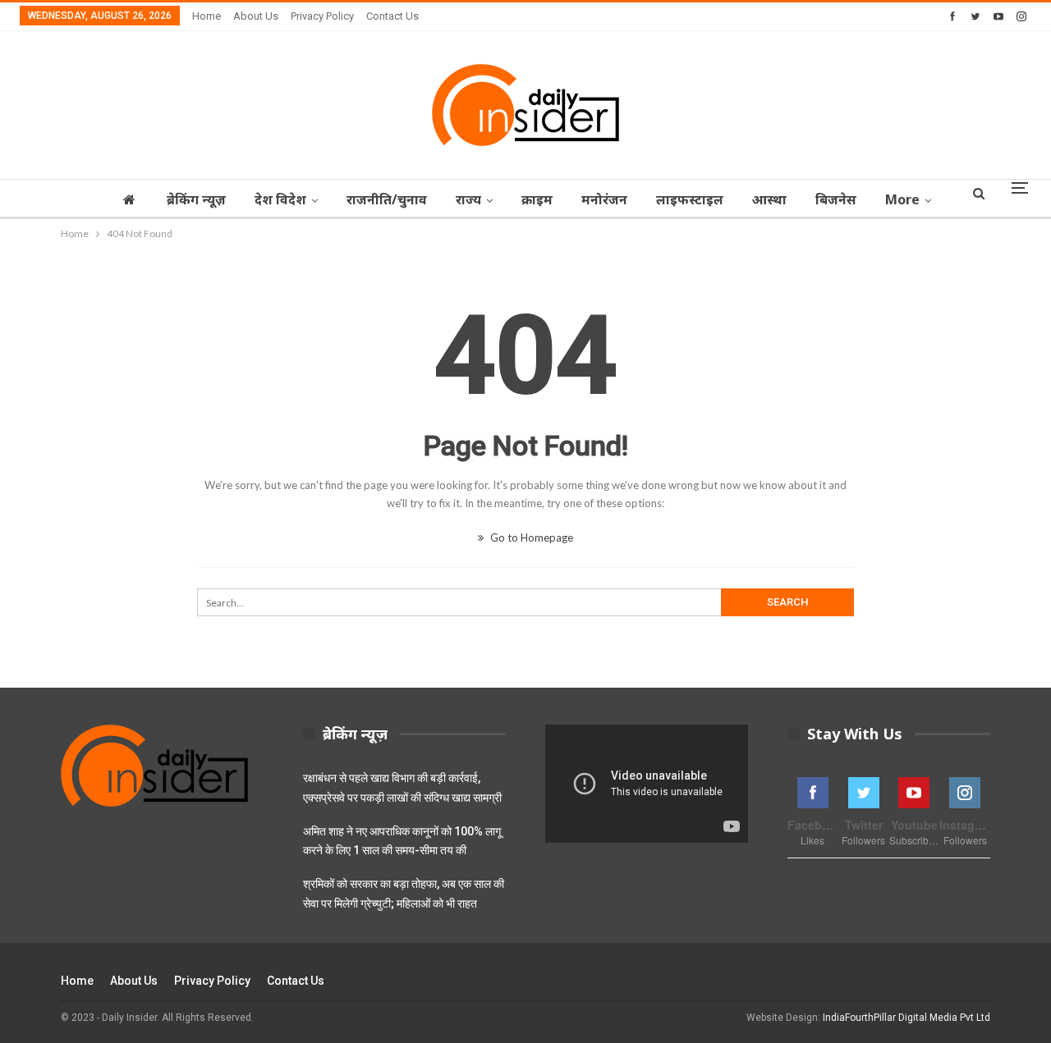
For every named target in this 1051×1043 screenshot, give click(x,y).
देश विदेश (280, 199)
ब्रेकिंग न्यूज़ (196, 199)
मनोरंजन (604, 199)
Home (206, 16)
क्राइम (537, 199)
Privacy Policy (322, 16)
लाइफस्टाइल (689, 199)
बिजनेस (835, 199)
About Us (255, 16)
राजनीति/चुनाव (387, 199)
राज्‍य (468, 199)
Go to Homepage (530, 537)
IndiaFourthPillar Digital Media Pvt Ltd (906, 1017)
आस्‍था (769, 199)
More (902, 199)
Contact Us (392, 16)
